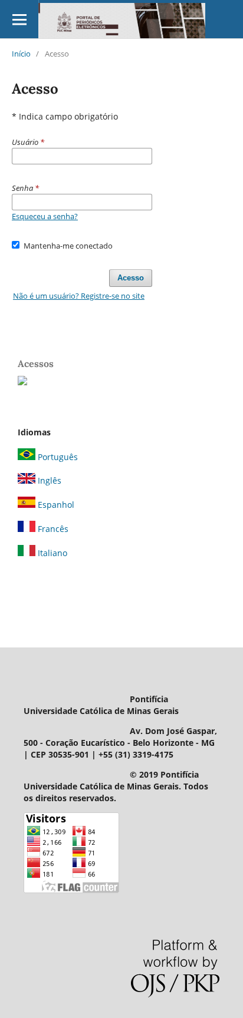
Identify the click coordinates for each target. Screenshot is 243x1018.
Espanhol (54, 504)
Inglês (48, 480)
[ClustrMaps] (22, 382)
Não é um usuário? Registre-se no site (79, 295)
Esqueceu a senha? (45, 216)
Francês (51, 528)
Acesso (130, 277)
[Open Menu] (19, 19)
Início (21, 53)
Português (56, 456)
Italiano (51, 552)
